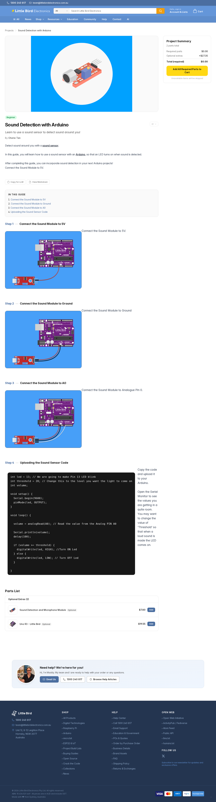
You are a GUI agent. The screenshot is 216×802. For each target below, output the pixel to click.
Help (104, 19)
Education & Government (126, 733)
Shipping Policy (121, 763)
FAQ (115, 758)
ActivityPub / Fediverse (175, 723)
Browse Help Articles (105, 679)
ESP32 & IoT (69, 743)
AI (128, 19)
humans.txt (168, 743)
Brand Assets (120, 753)
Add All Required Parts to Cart (187, 71)
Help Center (119, 718)
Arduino (80, 154)
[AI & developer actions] (154, 124)
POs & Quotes (120, 738)
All (18, 19)
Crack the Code (71, 763)
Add (151, 610)
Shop (38, 19)
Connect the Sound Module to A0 (28, 207)
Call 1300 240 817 (122, 723)
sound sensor (50, 145)
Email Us (51, 679)
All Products (69, 718)
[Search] (160, 11)
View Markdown (40, 182)
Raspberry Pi (70, 728)
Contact (117, 19)
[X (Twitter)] (163, 756)
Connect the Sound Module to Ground (31, 203)
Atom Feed (168, 728)
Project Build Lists (72, 748)
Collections (69, 768)
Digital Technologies (74, 723)
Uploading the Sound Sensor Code (29, 211)
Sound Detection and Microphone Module (43, 610)
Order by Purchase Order (126, 743)
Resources (53, 19)
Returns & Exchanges (124, 768)
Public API (168, 733)
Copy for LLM (17, 182)
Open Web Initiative (173, 718)
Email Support (120, 728)
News (28, 19)
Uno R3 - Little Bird (30, 624)
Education (72, 19)
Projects (9, 30)
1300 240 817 (74, 679)
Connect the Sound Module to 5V (28, 199)
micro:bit (67, 738)
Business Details (121, 748)
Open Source (70, 758)
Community (90, 19)
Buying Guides (70, 753)
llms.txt (166, 738)
